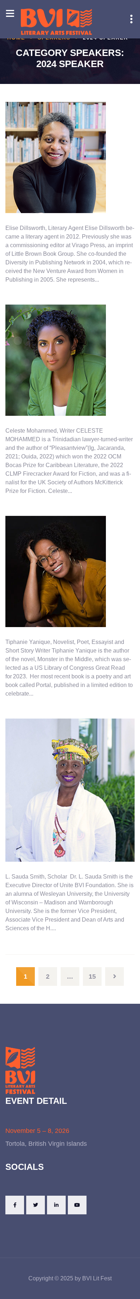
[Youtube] (77, 1205)
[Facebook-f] (14, 1205)
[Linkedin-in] (56, 1205)
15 (92, 976)
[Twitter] (35, 1205)
